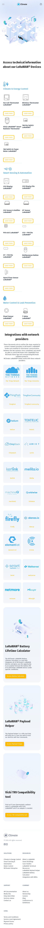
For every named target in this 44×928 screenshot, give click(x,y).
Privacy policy (8, 924)
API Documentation (10, 892)
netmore (12, 598)
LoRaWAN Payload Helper (31, 870)
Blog (24, 898)
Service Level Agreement (12, 919)
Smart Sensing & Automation (9, 863)
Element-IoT (12, 550)
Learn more (9, 113)
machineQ (12, 501)
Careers (25, 896)
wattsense (31, 575)
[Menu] (3, 5)
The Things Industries (31, 381)
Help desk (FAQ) (9, 896)
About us (26, 892)
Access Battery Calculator (15, 676)
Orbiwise (32, 501)
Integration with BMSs (30, 877)
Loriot (32, 453)
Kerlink (12, 478)
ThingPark (12, 404)
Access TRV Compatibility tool (17, 815)
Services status (9, 898)
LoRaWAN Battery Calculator (28, 874)
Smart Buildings (28, 862)
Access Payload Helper (14, 744)
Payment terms (9, 921)
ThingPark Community (31, 404)
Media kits (7, 894)
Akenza (31, 527)
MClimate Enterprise (11, 868)
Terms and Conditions (11, 917)
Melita (32, 478)
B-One (31, 550)
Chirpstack (12, 453)
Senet (12, 575)
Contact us (7, 900)
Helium (12, 429)
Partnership (26, 894)
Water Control (8, 866)
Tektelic (31, 429)
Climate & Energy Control (12, 859)
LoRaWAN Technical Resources (29, 867)
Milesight (32, 598)
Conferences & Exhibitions (28, 902)
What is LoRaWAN (29, 859)
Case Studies (27, 864)
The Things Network (12, 381)
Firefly (12, 527)
